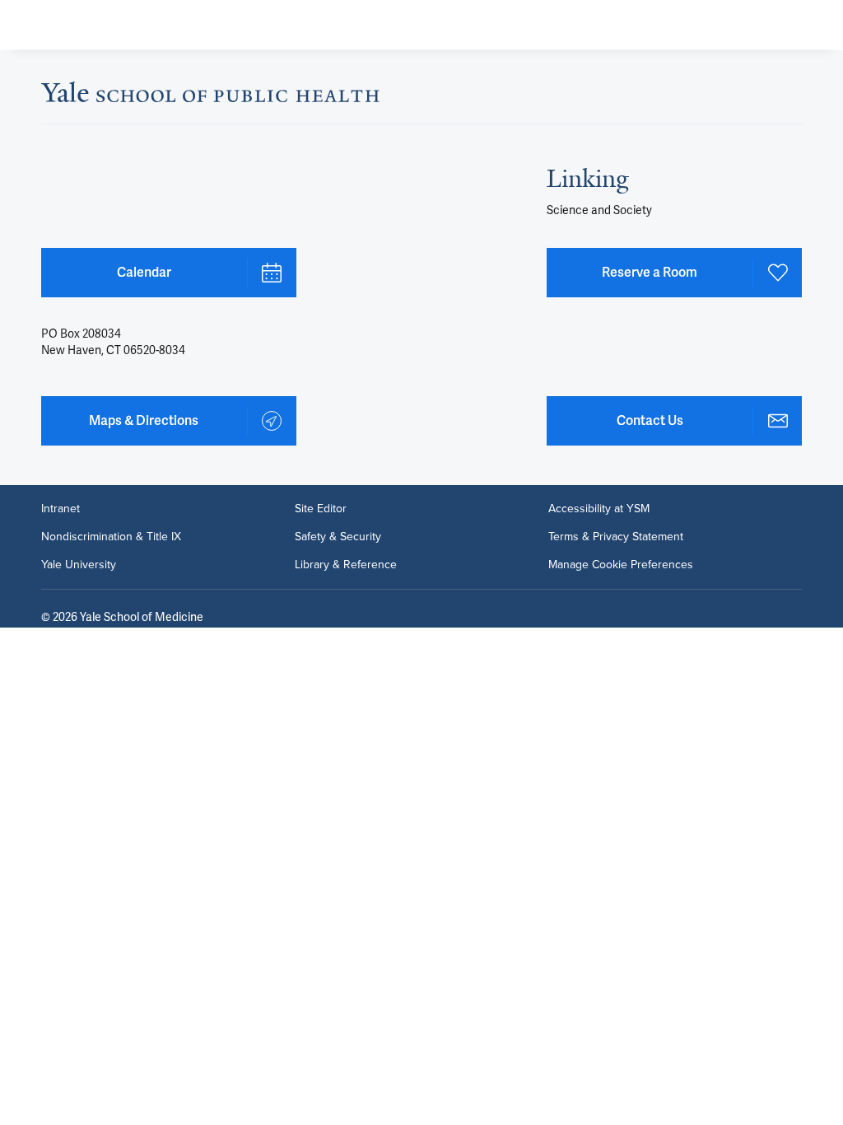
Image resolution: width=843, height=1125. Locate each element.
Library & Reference (346, 565)
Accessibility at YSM (599, 509)
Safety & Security (338, 537)
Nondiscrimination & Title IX (111, 537)
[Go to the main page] (145, 24)
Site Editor (321, 509)
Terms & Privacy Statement (615, 537)
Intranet (60, 509)
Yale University (78, 565)
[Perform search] (767, 25)
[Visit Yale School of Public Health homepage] (210, 96)
